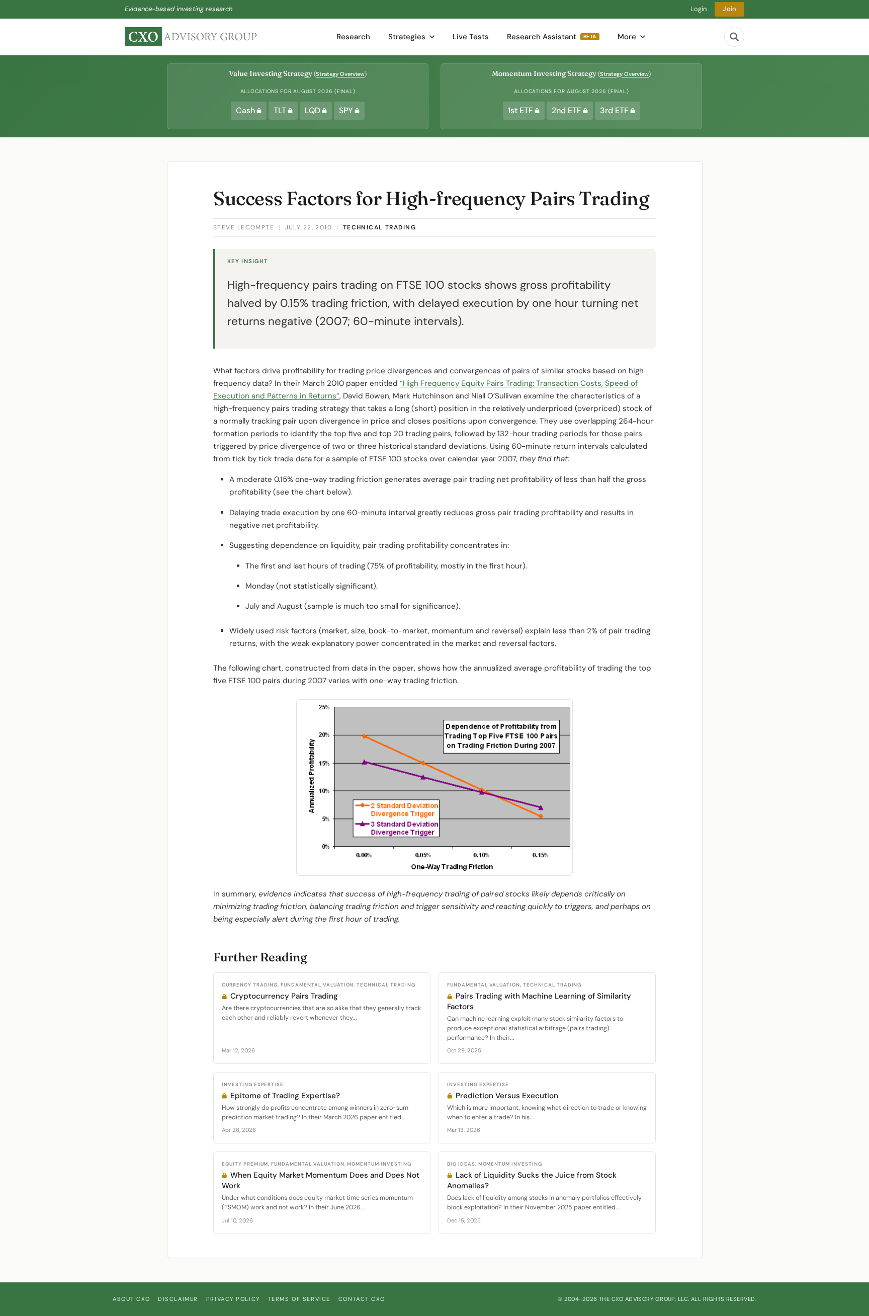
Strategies (406, 37)
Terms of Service (299, 1298)
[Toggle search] (734, 37)
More (627, 37)
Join (729, 9)
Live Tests (471, 37)
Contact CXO (361, 1298)
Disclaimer (178, 1298)
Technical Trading (379, 227)
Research (353, 37)
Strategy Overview (340, 73)
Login (698, 9)
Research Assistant (551, 37)
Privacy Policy (233, 1298)
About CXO (131, 1298)
